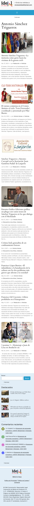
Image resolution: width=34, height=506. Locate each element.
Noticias (24, 63)
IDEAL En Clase (17, 477)
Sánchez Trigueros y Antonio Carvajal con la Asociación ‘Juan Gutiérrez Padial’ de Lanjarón (14, 161)
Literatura (19, 222)
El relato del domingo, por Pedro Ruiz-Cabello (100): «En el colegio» (20, 392)
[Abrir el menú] (17, 13)
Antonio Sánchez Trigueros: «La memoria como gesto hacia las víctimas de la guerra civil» (14, 57)
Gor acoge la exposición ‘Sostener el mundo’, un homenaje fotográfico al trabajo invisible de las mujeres (19, 415)
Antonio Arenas (18, 116)
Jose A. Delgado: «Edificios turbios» (19, 400)
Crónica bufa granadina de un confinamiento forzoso (13, 244)
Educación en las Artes (9, 222)
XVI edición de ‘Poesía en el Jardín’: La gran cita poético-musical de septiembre (20, 407)
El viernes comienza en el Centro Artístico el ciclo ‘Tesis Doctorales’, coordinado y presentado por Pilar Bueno (15, 109)
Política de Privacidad (10, 480)
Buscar (3, 375)
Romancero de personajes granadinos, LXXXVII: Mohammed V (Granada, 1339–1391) (18, 431)
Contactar (17, 482)
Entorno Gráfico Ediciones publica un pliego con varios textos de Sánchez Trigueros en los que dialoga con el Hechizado (16, 213)
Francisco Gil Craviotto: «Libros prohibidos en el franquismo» (14, 298)
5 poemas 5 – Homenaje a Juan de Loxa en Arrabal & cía (15, 346)
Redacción (16, 63)
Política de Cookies (23, 480)
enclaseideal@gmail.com (23, 5)
